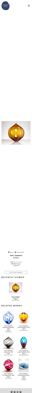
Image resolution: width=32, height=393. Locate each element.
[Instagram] (18, 392)
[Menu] (29, 5)
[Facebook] (20, 392)
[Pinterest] (15, 392)
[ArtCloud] (12, 392)
